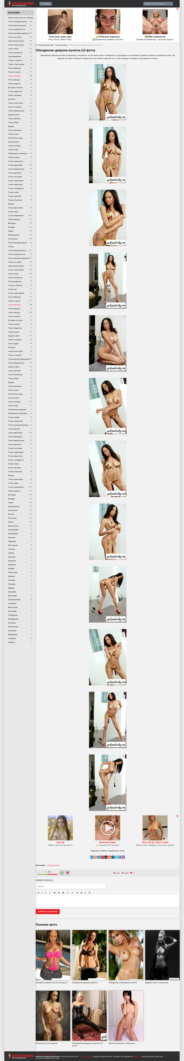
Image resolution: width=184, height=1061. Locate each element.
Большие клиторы (15, 87)
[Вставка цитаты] (81, 892)
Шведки (11, 588)
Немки (10, 522)
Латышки (11, 557)
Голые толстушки (15, 177)
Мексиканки (13, 545)
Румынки (11, 537)
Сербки (11, 553)
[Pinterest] (102, 857)
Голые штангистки (15, 161)
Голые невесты (14, 84)
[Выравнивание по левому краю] (55, 892)
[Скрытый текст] (77, 892)
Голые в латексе (15, 107)
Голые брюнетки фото (17, 25)
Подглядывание (14, 56)
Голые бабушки (14, 68)
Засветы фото (14, 115)
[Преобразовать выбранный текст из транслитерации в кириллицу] (85, 892)
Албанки (11, 642)
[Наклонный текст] (42, 892)
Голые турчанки (14, 196)
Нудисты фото (14, 336)
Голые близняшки (15, 375)
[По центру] (59, 892)
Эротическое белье (16, 41)
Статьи (11, 247)
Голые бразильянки (16, 169)
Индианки (12, 565)
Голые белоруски (15, 437)
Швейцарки (12, 634)
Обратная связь (41, 1054)
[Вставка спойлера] (89, 892)
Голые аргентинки (15, 208)
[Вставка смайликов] (68, 892)
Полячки (11, 549)
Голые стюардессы (16, 188)
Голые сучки (13, 150)
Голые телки (13, 134)
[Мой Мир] (98, 857)
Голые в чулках (14, 72)
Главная (46, 4)
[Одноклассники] (95, 857)
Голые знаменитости (16, 29)
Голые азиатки (14, 312)
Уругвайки (12, 592)
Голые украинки (14, 173)
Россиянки (12, 518)
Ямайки (11, 568)
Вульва (11, 204)
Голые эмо (12, 289)
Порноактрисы (14, 219)
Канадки (11, 227)
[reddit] (109, 857)
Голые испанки (14, 146)
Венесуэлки (13, 607)
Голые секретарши (16, 181)
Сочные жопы (13, 142)
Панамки (11, 584)
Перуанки (12, 541)
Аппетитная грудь (15, 138)
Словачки (12, 638)
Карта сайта (51, 1054)
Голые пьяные (14, 324)
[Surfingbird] (116, 857)
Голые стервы (14, 157)
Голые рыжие (13, 332)
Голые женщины (15, 130)
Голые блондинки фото (17, 22)
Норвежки (12, 603)
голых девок (137, 1056)
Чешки (10, 231)
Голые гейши (13, 122)
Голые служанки (14, 95)
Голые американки (16, 215)
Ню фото (12, 99)
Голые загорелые (15, 53)
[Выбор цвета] (72, 892)
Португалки (12, 572)
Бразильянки (13, 526)
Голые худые (13, 343)
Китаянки (12, 623)
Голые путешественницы (18, 425)
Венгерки (12, 223)
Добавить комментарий (47, 911)
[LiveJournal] (112, 857)
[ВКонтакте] (91, 857)
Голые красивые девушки (18, 33)
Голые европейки (15, 165)
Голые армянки (14, 118)
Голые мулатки (14, 76)
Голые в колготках (15, 103)
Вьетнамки (12, 596)
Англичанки (13, 239)
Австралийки (13, 530)
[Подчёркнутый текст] (46, 892)
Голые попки (13, 49)
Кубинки (11, 576)
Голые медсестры (15, 184)
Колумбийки (13, 534)
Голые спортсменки (16, 64)
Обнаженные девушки (17, 409)
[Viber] (123, 857)
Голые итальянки (15, 200)
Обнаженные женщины (17, 153)
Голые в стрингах (15, 60)
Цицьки (11, 126)
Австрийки (12, 631)
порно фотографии (85, 1056)
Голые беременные (16, 111)
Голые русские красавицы (18, 359)
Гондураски (13, 615)
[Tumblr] (119, 857)
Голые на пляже (14, 37)
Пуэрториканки (14, 600)
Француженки (13, 235)
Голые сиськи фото (16, 45)
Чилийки (11, 580)
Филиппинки (13, 627)
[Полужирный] (38, 892)
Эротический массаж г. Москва (20, 18)
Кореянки (12, 561)
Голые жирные (14, 80)
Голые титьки (13, 192)
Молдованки (13, 619)
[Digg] (105, 857)
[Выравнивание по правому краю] (63, 892)
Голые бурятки (14, 429)
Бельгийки (12, 611)
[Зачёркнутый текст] (50, 892)
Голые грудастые (15, 91)
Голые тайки (13, 212)
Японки (11, 514)
